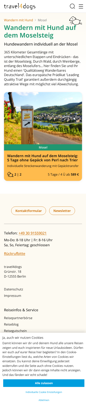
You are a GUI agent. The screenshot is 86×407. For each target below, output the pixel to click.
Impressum (12, 295)
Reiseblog (11, 324)
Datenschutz (13, 289)
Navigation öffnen (80, 6)
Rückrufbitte (14, 253)
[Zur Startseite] (19, 6)
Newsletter (62, 211)
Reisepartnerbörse (18, 318)
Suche (73, 6)
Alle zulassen (44, 383)
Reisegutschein (15, 331)
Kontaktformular (28, 211)
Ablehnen (44, 400)
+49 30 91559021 (33, 233)
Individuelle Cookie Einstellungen (44, 392)
